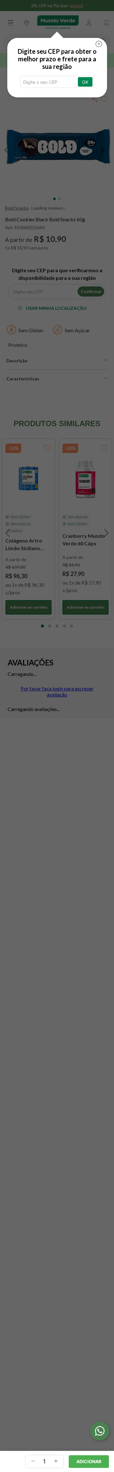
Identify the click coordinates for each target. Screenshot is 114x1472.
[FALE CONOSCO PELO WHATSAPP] (99, 1430)
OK (85, 82)
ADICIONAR (88, 1461)
